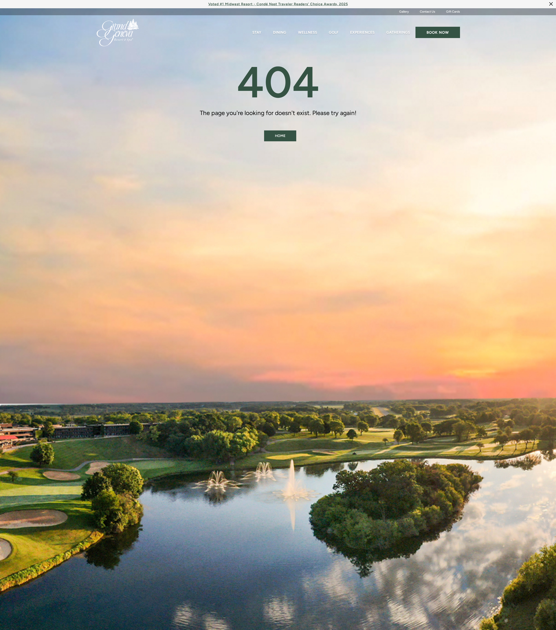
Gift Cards (453, 11)
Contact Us (427, 11)
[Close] (551, 4)
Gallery (404, 11)
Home (280, 136)
